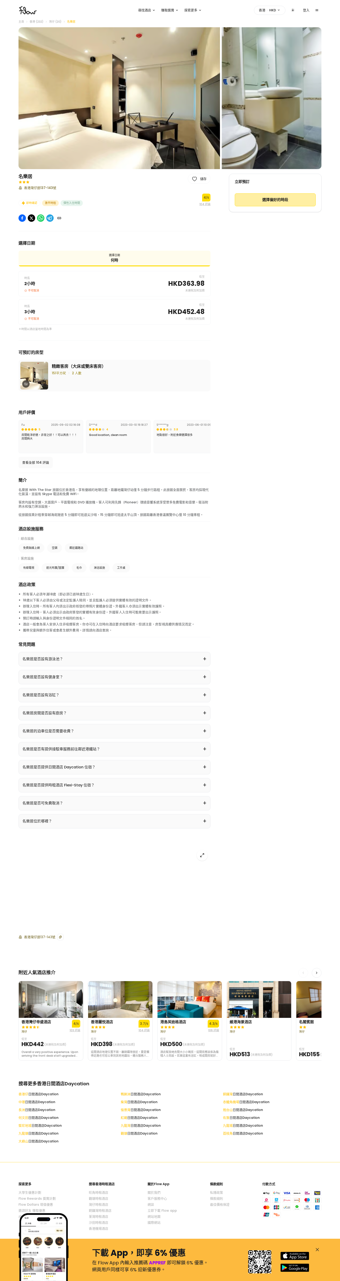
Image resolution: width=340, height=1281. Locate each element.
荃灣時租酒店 (98, 1216)
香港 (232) (36, 22)
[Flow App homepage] (28, 10)
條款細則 (216, 1198)
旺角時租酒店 (98, 1192)
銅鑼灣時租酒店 (100, 1210)
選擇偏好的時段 (275, 199)
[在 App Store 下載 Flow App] (295, 1256)
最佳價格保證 (219, 1204)
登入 (306, 10)
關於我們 (154, 1192)
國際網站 (154, 1222)
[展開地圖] (202, 855)
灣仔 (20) (55, 22)
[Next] (316, 973)
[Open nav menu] (316, 10)
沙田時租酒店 (98, 1222)
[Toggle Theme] (292, 10)
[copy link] (59, 218)
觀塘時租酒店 (98, 1198)
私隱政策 (216, 1192)
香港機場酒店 (98, 1228)
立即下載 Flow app (162, 1210)
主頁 (21, 22)
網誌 (151, 1204)
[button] (119, 98)
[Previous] (303, 973)
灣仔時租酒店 (98, 1204)
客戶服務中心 (157, 1198)
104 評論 (204, 204)
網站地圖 (154, 1216)
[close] (317, 1249)
